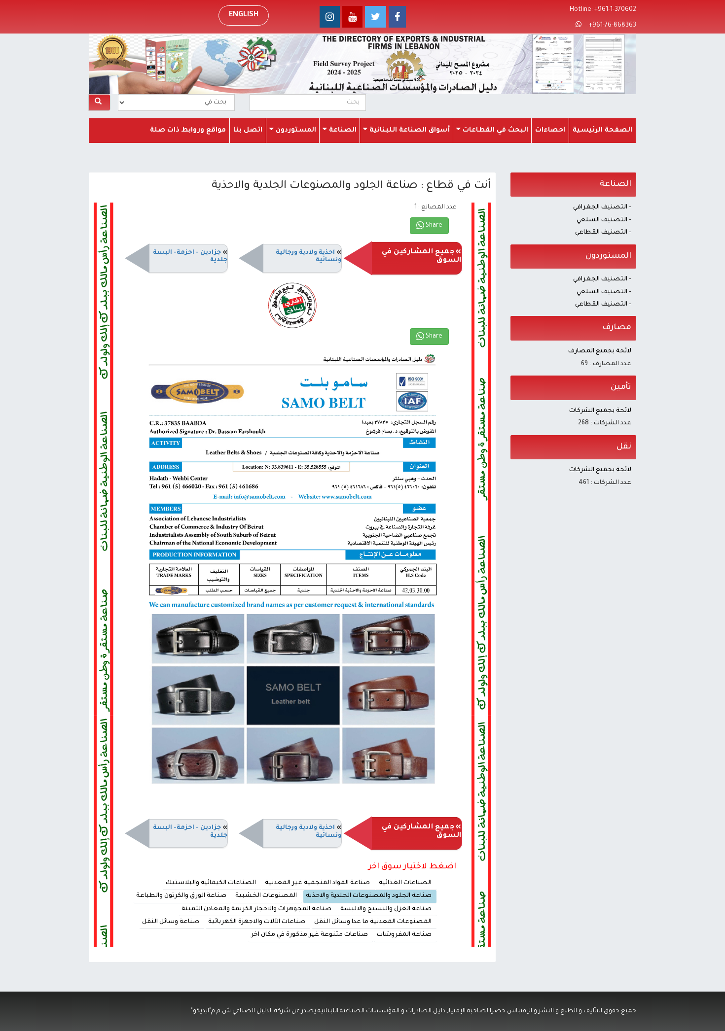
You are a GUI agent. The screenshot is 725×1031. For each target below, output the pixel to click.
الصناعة (342, 130)
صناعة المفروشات (404, 934)
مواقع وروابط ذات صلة (188, 130)
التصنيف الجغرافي (600, 207)
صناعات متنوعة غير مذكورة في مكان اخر (309, 934)
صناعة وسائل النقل (170, 922)
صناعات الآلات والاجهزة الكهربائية (256, 922)
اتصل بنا (247, 130)
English (243, 15)
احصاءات (550, 130)
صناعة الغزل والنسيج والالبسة (386, 909)
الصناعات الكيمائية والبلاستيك (211, 883)
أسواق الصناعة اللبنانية (408, 130)
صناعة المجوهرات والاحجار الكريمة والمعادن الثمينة (256, 909)
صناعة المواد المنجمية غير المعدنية (317, 883)
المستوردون (295, 130)
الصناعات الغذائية (405, 883)
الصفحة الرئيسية (602, 130)
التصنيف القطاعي (601, 232)
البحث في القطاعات (494, 130)
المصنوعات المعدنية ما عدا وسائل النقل (373, 922)
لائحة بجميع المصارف (599, 351)
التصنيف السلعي (602, 220)
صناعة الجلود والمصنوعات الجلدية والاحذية (369, 896)
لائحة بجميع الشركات (600, 411)
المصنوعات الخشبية (266, 896)
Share (433, 225)
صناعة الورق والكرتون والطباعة (181, 896)
